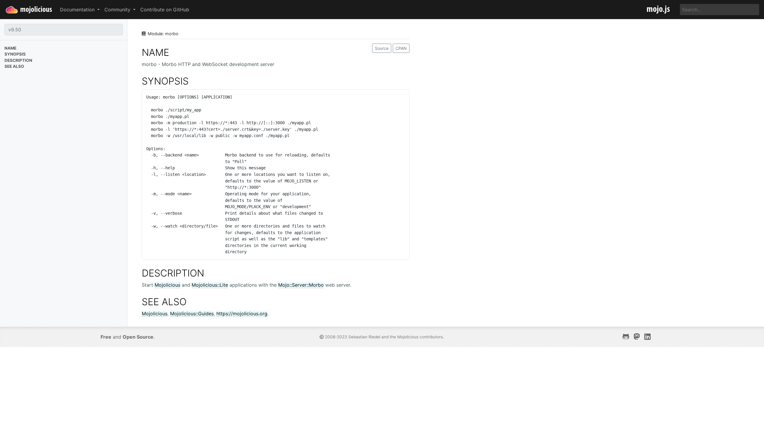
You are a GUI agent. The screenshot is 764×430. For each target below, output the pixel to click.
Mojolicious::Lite (210, 285)
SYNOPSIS (165, 81)
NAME (155, 52)
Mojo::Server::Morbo (301, 285)
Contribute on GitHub (164, 10)
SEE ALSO (164, 302)
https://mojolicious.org (241, 314)
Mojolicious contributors (420, 336)
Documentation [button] (78, 10)
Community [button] (118, 10)
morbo (171, 33)
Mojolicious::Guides (192, 314)
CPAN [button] (401, 48)
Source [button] (382, 48)
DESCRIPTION (173, 273)
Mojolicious (167, 285)
